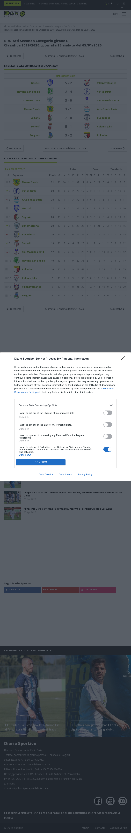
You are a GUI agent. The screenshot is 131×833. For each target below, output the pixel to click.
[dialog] (65, 416)
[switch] (107, 413)
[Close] (124, 359)
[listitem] (65, 405)
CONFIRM (41, 462)
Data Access (65, 474)
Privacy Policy (84, 474)
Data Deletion (46, 474)
